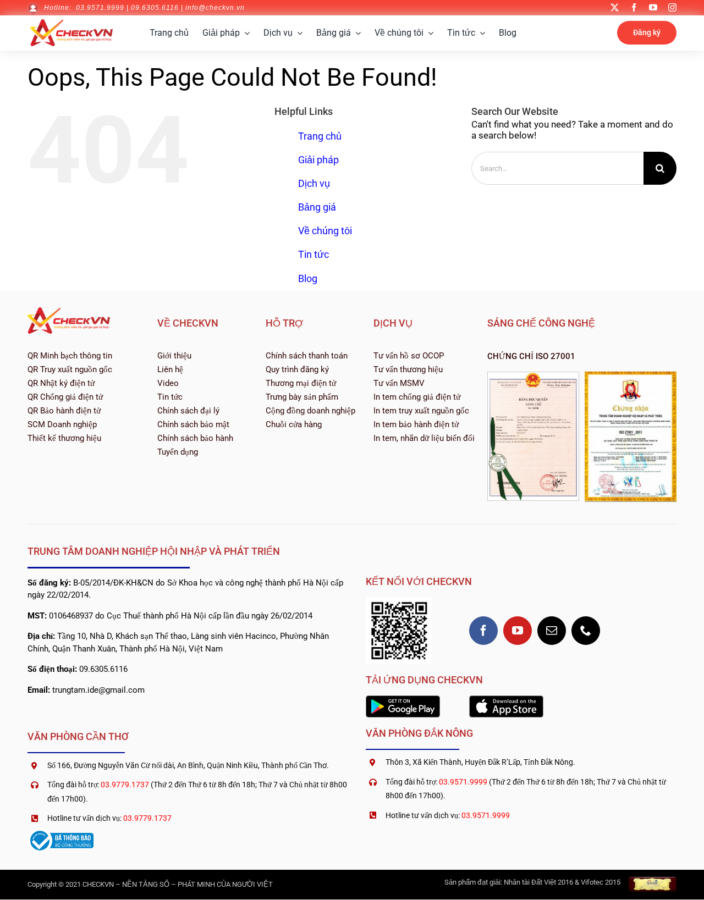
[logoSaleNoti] (61, 832)
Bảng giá (317, 207)
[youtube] (653, 7)
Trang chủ (320, 136)
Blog (307, 278)
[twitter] (614, 7)
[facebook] (634, 7)
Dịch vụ (314, 183)
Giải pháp (318, 159)
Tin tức (313, 254)
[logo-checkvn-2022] (71, 23)
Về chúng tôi (325, 230)
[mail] (551, 630)
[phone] (585, 630)
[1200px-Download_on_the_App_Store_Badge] (506, 699)
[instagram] (672, 7)
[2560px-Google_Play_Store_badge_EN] (403, 699)
